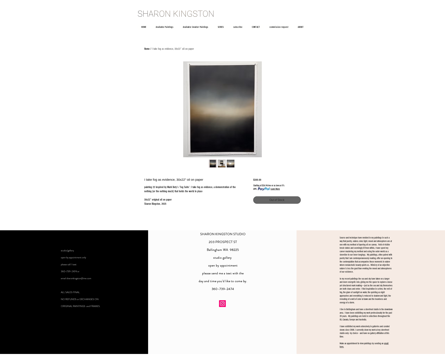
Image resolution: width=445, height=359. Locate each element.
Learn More (275, 189)
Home (147, 48)
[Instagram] (222, 303)
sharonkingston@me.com (79, 278)
